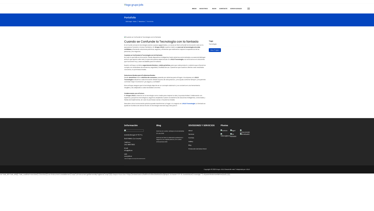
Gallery (190, 142)
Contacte (223, 9)
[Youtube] (133, 2)
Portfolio (191, 138)
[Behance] (145, 2)
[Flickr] (148, 2)
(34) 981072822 (129, 145)
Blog (214, 9)
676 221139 (203, 2)
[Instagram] (142, 2)
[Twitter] (127, 2)
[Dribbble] (139, 2)
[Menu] (248, 8)
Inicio (194, 9)
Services (191, 134)
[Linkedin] (136, 2)
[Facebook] (124, 2)
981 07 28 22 (193, 2)
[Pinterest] (130, 2)
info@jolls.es (212, 2)
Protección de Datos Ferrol (197, 149)
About (190, 131)
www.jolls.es (128, 156)
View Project (215, 50)
